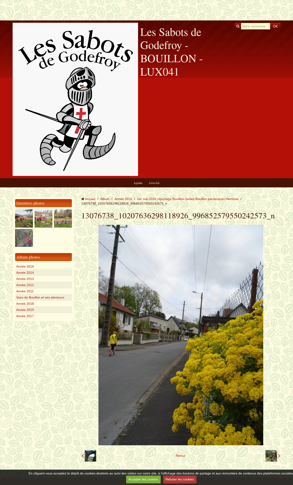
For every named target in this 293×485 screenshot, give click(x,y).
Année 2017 (25, 316)
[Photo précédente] (88, 456)
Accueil (90, 199)
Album (104, 199)
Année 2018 (25, 303)
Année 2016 (25, 266)
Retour (181, 455)
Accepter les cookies (143, 479)
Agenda (138, 183)
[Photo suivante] (273, 456)
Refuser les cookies (179, 479)
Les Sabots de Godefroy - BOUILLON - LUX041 (171, 51)
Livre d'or (154, 183)
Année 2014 (25, 272)
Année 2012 (25, 285)
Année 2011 (25, 291)
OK (275, 26)
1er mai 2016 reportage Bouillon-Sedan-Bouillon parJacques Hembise (188, 199)
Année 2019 (25, 310)
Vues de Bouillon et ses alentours (40, 297)
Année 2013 (25, 279)
